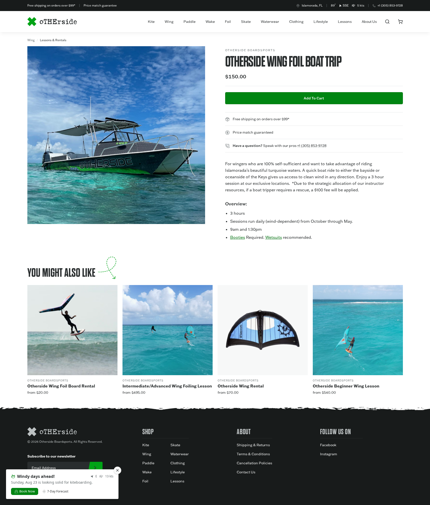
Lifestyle (321, 21)
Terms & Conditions (253, 454)
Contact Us (246, 472)
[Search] (387, 21)
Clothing (296, 21)
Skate (246, 21)
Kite (151, 21)
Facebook (328, 445)
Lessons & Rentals (53, 40)
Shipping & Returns (253, 445)
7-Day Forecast (57, 491)
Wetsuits (273, 237)
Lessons (345, 21)
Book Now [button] (27, 491)
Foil (228, 21)
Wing (169, 21)
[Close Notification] (117, 470)
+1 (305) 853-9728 (390, 5)
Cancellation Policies (254, 463)
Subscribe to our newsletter (51, 456)
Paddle (189, 21)
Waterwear (270, 21)
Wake (210, 21)
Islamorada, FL (312, 5)
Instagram (328, 454)
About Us (369, 21)
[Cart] (400, 21)
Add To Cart (314, 98)
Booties (237, 237)
